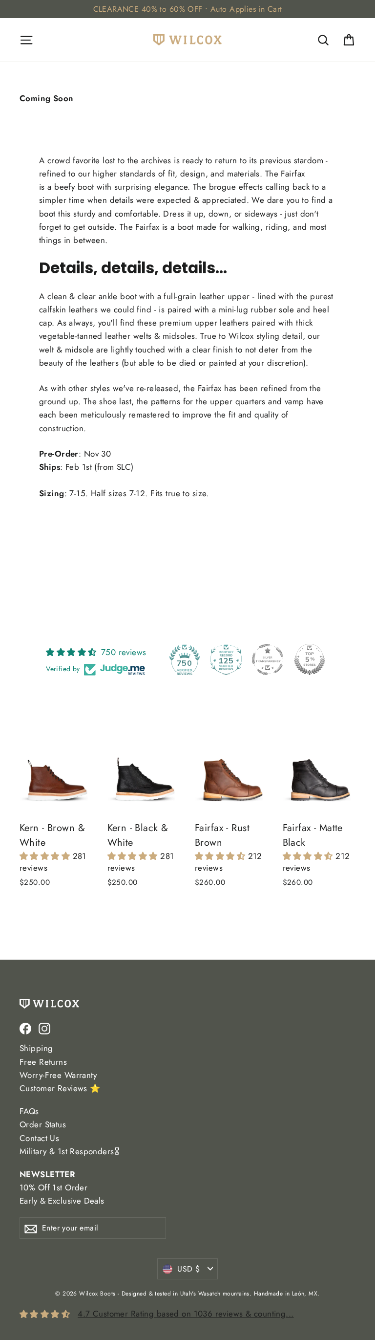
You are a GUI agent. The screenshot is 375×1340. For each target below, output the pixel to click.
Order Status (43, 1124)
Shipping (36, 1048)
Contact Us (39, 1138)
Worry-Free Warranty (58, 1075)
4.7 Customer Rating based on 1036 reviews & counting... (185, 1313)
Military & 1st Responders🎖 (69, 1151)
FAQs (29, 1111)
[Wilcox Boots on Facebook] (25, 1027)
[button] (46, 856)
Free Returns (43, 1062)
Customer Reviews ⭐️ (60, 1088)
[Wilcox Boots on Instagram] (44, 1027)
